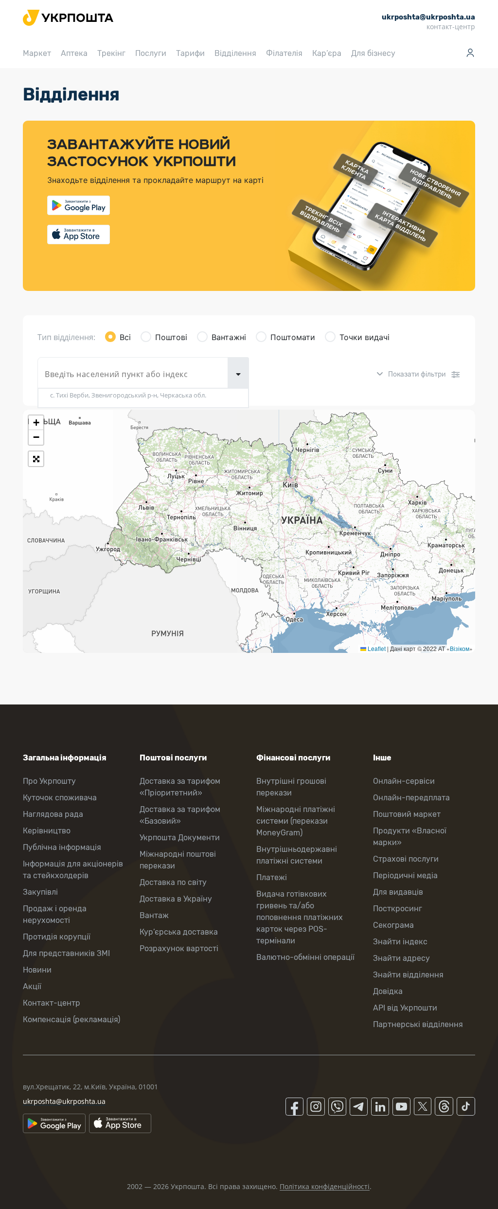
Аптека (74, 53)
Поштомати (292, 337)
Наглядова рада (53, 814)
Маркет (37, 53)
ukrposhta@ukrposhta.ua (64, 1101)
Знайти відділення (408, 974)
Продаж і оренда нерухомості (55, 914)
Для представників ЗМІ (66, 953)
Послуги (150, 53)
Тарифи (190, 53)
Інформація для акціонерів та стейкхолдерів (73, 869)
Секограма (393, 925)
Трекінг (111, 53)
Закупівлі (40, 892)
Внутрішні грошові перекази (291, 786)
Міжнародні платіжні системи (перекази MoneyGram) (295, 821)
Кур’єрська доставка (179, 932)
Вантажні (229, 337)
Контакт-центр (51, 1003)
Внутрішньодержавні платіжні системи (296, 855)
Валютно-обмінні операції (305, 957)
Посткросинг (397, 908)
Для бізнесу (373, 53)
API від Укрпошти (405, 1007)
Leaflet (376, 648)
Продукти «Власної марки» (409, 836)
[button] (36, 422)
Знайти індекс (400, 941)
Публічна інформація (62, 847)
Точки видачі (364, 337)
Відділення (235, 53)
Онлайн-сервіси (404, 781)
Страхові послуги (406, 859)
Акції (32, 986)
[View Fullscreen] (36, 458)
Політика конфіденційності (325, 1186)
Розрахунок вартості (179, 948)
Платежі (271, 877)
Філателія (284, 53)
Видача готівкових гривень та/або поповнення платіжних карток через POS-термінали (299, 917)
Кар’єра (326, 53)
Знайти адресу (401, 958)
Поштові (171, 337)
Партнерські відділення (418, 1024)
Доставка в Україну (176, 898)
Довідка (388, 991)
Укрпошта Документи (180, 837)
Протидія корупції (56, 936)
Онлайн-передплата (411, 797)
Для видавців (398, 892)
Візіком (459, 648)
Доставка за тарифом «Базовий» (180, 815)
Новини (37, 969)
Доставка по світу (173, 882)
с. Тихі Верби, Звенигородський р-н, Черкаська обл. (128, 395)
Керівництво (47, 830)
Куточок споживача (60, 797)
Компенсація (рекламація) (71, 1019)
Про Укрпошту (49, 781)
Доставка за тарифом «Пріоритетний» (180, 786)
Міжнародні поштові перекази (178, 859)
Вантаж (154, 915)
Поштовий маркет (407, 814)
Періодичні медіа (405, 875)
